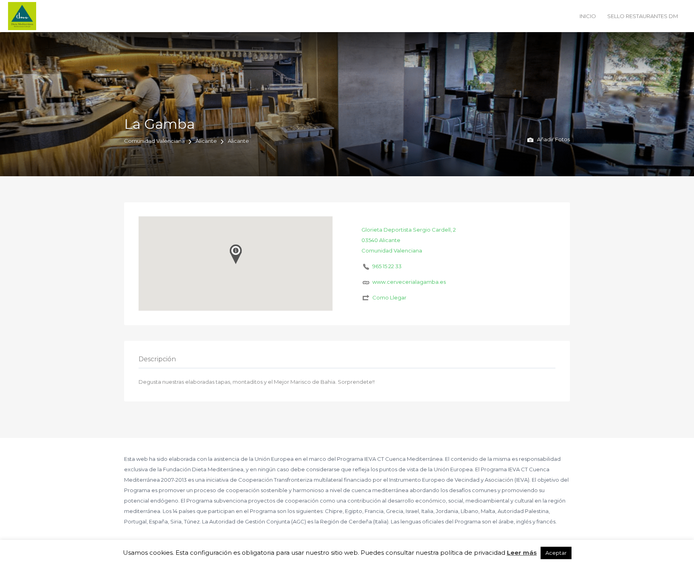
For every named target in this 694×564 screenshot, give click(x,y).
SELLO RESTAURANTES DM (642, 16)
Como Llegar (389, 297)
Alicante (206, 141)
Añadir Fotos (553, 139)
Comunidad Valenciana (154, 141)
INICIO (588, 16)
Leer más (522, 552)
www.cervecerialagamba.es (409, 282)
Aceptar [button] (556, 553)
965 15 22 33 (387, 266)
